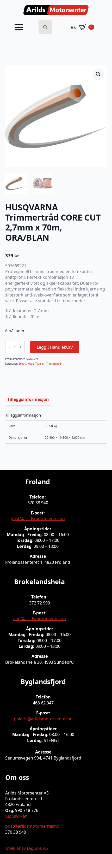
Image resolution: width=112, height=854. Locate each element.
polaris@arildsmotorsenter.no (43, 719)
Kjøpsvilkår (16, 816)
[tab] (28, 399)
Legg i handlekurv (55, 347)
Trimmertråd (53, 363)
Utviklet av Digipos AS (26, 848)
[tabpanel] (56, 428)
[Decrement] (9, 347)
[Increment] (20, 347)
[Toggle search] (45, 27)
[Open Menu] (19, 27)
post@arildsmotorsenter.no (38, 518)
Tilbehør (40, 363)
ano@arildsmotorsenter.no (39, 618)
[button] (98, 74)
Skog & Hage (26, 363)
